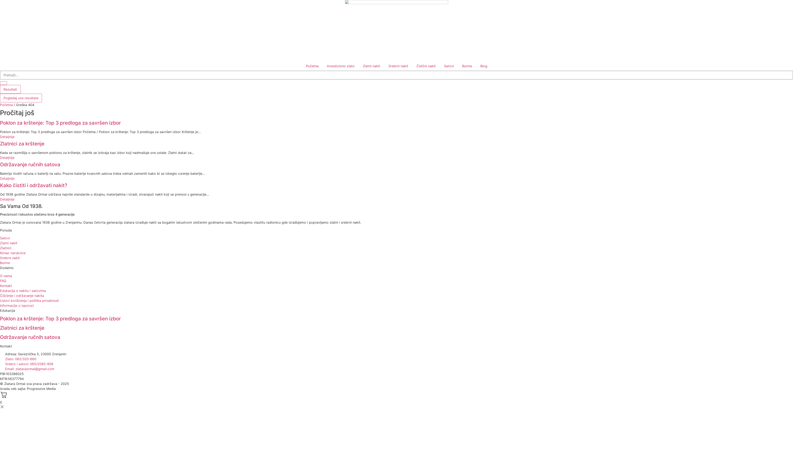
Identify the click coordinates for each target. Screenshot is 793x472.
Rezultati (10, 89)
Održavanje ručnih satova (30, 165)
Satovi (449, 66)
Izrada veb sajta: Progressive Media (28, 389)
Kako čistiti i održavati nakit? (33, 185)
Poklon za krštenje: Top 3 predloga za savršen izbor (60, 123)
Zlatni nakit (371, 66)
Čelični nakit (426, 66)
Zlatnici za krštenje (22, 144)
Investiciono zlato (341, 66)
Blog (483, 66)
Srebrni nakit (398, 66)
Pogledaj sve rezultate (21, 98)
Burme (467, 66)
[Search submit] (3, 83)
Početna (312, 66)
